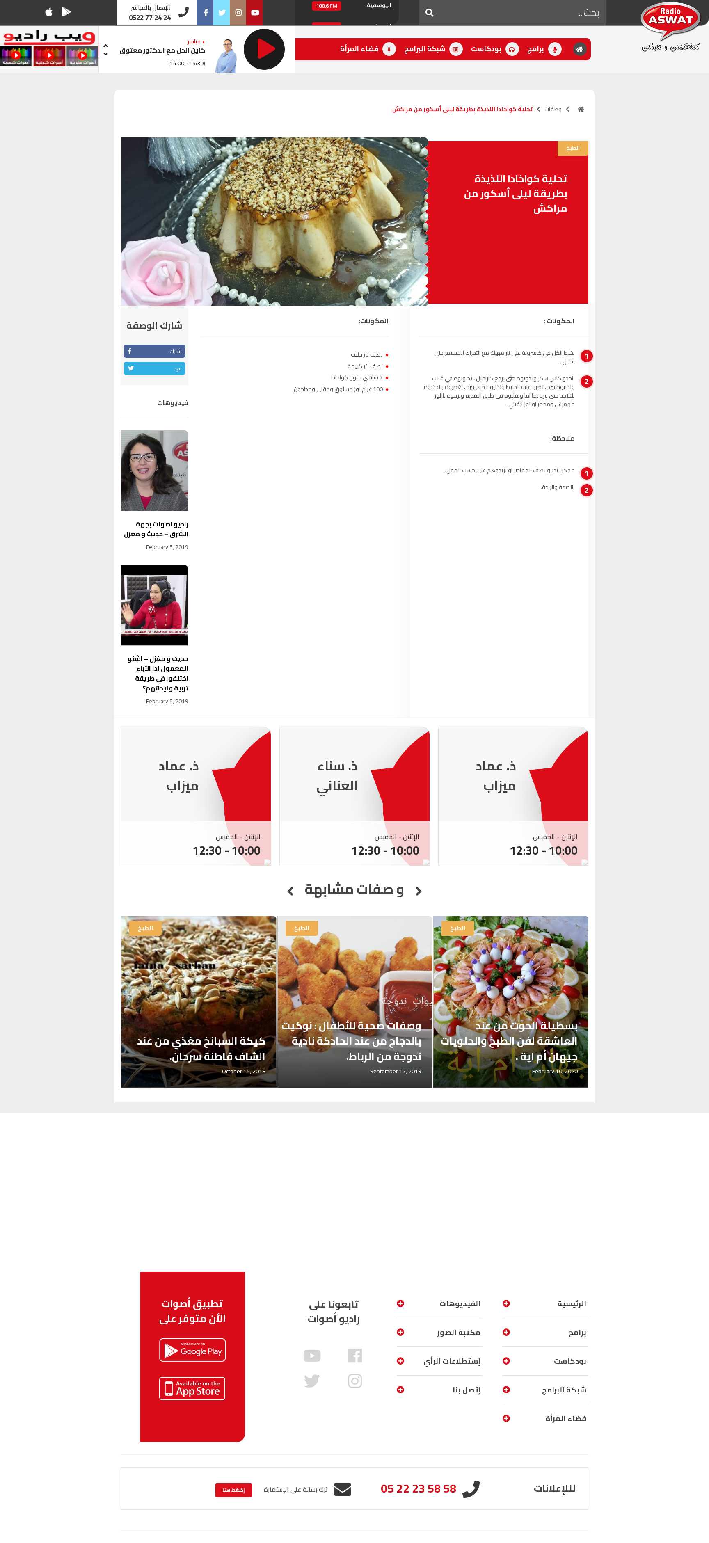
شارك (175, 351)
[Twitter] (221, 12)
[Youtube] (254, 12)
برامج (536, 48)
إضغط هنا (233, 1490)
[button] (429, 12)
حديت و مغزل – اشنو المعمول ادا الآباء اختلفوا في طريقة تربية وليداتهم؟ (158, 673)
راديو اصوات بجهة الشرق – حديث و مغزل (156, 529)
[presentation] (105, 44)
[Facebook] (205, 12)
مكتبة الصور (458, 1332)
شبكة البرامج (425, 48)
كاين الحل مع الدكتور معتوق (162, 50)
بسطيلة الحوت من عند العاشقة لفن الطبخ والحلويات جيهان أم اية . (509, 1041)
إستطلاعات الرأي (451, 1361)
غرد (178, 368)
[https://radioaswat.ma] (581, 109)
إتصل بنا (466, 1390)
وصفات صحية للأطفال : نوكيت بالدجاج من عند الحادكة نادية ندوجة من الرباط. (351, 1041)
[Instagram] (238, 12)
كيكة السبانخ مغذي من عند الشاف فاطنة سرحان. (201, 1048)
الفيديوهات (459, 1303)
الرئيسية (572, 1303)
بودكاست (487, 48)
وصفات (553, 109)
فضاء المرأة (360, 48)
